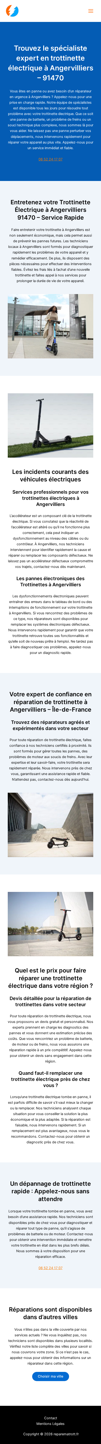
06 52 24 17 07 (50, 159)
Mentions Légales (50, 1424)
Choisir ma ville (50, 1376)
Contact (50, 1418)
